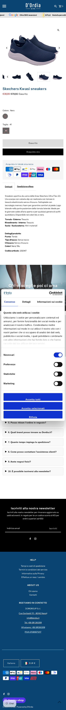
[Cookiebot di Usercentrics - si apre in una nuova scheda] (49, 293)
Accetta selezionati (33, 408)
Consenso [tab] (9, 301)
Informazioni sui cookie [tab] (49, 301)
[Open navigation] (13, 6)
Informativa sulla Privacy (33, 573)
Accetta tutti (33, 399)
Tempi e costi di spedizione (33, 566)
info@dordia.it (33, 618)
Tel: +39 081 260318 (33, 622)
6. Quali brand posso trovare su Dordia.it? (30, 432)
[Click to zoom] (58, 30)
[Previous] (6, 47)
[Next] (59, 47)
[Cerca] (56, 6)
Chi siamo (33, 591)
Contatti (33, 595)
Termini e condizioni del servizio (33, 570)
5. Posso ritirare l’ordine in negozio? (27, 422)
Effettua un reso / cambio (33, 577)
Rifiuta (33, 417)
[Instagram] (35, 539)
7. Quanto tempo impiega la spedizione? (29, 442)
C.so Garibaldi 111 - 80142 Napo (32, 613)
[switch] (58, 364)
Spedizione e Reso (25, 186)
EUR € (32, 663)
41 (6, 130)
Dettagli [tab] (26, 301)
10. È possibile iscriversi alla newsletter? (29, 471)
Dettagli (8, 186)
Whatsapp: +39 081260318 (33, 627)
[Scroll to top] (59, 701)
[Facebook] (30, 539)
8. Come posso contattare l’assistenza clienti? (32, 452)
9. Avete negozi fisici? (19, 461)
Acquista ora (33, 152)
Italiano (11, 663)
